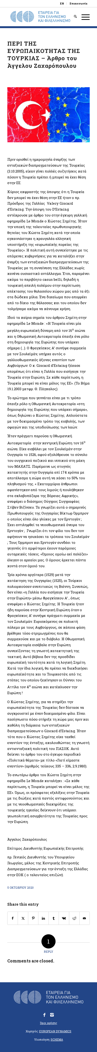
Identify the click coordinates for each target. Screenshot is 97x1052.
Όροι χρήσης (48, 1023)
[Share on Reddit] (74, 918)
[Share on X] (23, 918)
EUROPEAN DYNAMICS (55, 1031)
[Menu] (83, 16)
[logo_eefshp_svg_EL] (40, 16)
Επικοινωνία (78, 3)
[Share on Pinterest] (33, 918)
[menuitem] (62, 3)
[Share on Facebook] (13, 918)
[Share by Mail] (85, 918)
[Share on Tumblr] (54, 918)
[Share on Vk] (64, 918)
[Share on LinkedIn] (43, 918)
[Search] (73, 16)
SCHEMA (57, 1039)
